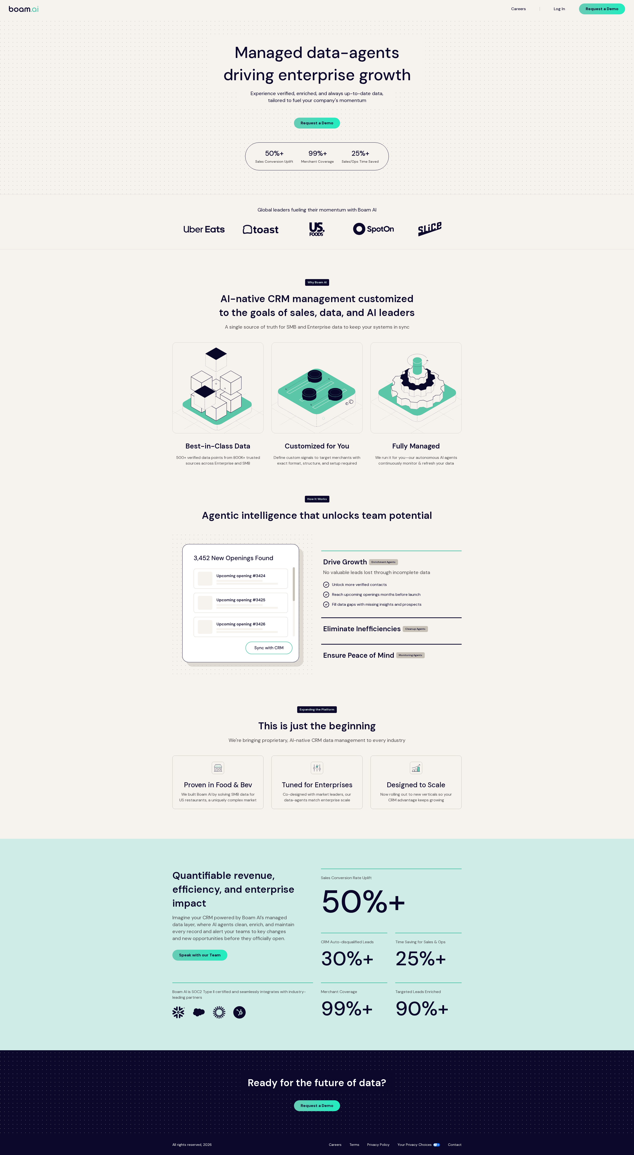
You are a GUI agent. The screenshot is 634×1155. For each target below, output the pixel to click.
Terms (354, 1144)
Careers (518, 8)
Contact (455, 1144)
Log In (559, 8)
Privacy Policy (378, 1144)
